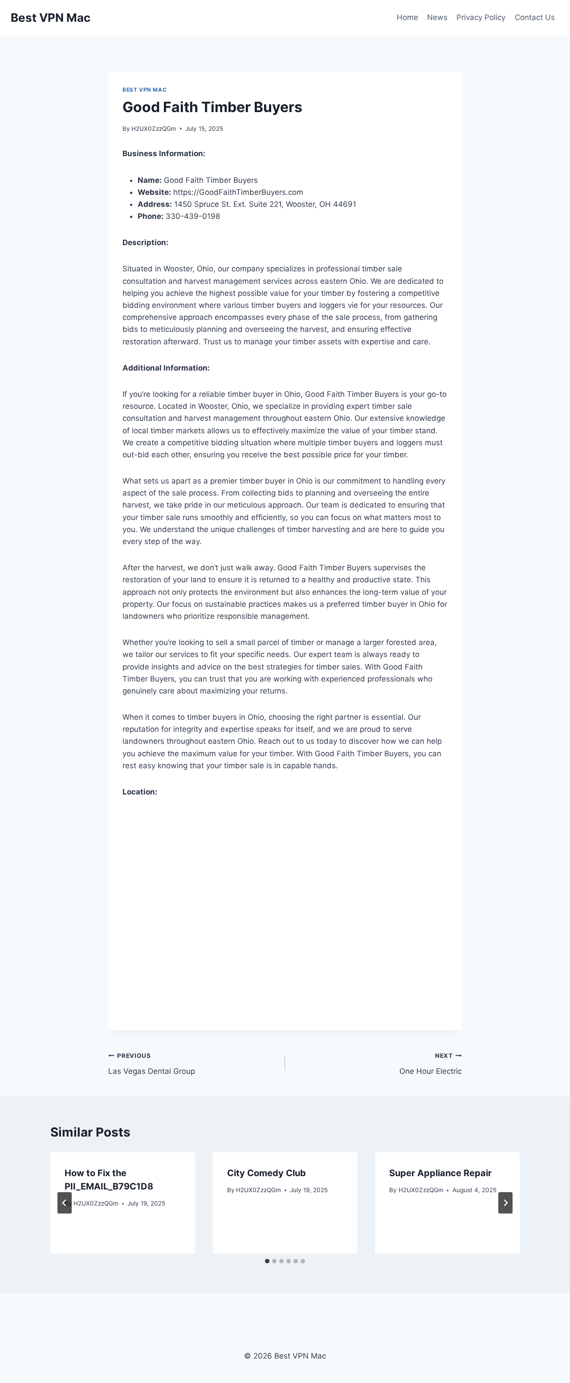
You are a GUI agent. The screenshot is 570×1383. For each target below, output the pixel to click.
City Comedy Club (266, 1173)
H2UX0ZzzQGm (153, 128)
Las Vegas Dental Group (151, 1064)
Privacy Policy (480, 17)
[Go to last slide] (64, 1203)
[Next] (505, 1203)
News (437, 17)
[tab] (267, 1261)
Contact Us (535, 17)
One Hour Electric (430, 1064)
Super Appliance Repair (440, 1173)
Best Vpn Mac (144, 89)
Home (407, 17)
